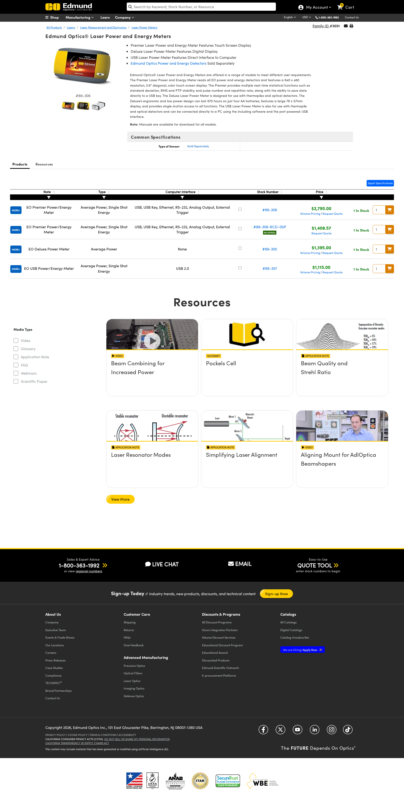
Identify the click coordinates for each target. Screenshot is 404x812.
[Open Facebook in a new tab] (263, 731)
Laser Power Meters (144, 27)
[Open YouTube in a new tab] (297, 731)
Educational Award (215, 652)
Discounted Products (216, 660)
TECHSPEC (53, 683)
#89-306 (269, 209)
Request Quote (332, 213)
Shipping (130, 622)
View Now (152, 376)
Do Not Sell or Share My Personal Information (137, 739)
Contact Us (352, 17)
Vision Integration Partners (220, 630)
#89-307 (270, 268)
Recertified (269, 232)
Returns (129, 630)
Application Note (35, 356)
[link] (347, 3)
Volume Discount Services (218, 637)
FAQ (24, 364)
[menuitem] (57, 17)
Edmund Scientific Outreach (220, 668)
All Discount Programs (217, 622)
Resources (44, 164)
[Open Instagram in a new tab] (332, 731)
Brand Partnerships (58, 690)
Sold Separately (198, 146)
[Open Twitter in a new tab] (280, 731)
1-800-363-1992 (329, 17)
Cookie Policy (77, 735)
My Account (316, 8)
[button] (330, 17)
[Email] (346, 25)
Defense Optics (134, 696)
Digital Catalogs (291, 630)
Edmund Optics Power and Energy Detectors (168, 63)
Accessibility (127, 735)
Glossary (28, 348)
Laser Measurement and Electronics (103, 27)
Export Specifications (380, 183)
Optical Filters (133, 673)
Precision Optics (134, 666)
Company (123, 17)
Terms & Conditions (102, 735)
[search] (201, 7)
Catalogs (288, 622)
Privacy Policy (55, 735)
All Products (54, 27)
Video (25, 340)
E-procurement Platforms (219, 675)
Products (19, 164)
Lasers (71, 27)
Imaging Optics (134, 688)
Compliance (53, 675)
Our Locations (54, 645)
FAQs (127, 637)
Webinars (29, 373)
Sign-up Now (276, 593)
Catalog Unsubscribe (294, 637)
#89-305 (269, 248)
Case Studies (54, 668)
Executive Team (55, 630)
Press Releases (55, 660)
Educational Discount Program (222, 645)
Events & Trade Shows (60, 637)
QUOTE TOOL (314, 565)
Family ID (321, 25)
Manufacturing (78, 17)
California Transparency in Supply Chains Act (77, 743)
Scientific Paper (34, 381)
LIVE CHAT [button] (165, 564)
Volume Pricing (310, 213)
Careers (50, 652)
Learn (105, 17)
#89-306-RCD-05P (269, 226)
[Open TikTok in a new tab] (348, 731)
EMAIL (243, 563)
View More (120, 499)
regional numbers (89, 571)
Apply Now (300, 650)
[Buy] (390, 209)
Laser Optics (132, 681)
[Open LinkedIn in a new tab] (315, 731)
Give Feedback (134, 645)
